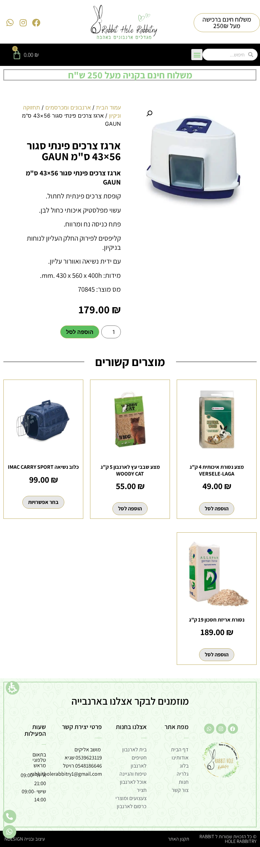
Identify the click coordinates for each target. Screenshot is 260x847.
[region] (65, 118)
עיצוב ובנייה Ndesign (24, 839)
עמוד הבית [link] (108, 107)
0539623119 (88, 757)
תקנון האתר (178, 839)
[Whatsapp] (10, 22)
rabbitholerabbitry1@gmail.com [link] (66, 773)
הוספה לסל (79, 332)
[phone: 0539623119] (9, 816)
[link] (124, 23)
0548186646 (88, 765)
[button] (12, 688)
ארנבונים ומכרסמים (68, 107)
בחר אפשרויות (43, 502)
